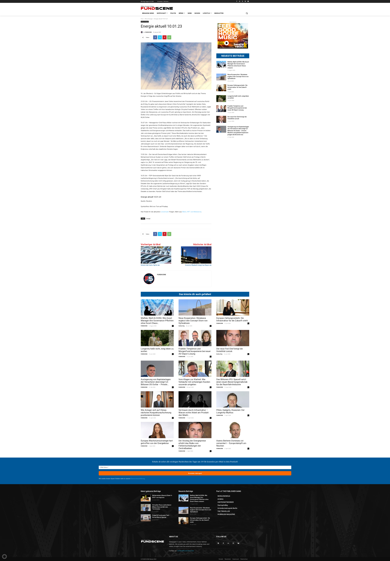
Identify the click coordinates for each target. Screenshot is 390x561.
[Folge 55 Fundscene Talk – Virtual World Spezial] (146, 517)
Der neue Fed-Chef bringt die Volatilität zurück (229, 350)
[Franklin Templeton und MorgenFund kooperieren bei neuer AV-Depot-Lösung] (221, 108)
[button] (246, 13)
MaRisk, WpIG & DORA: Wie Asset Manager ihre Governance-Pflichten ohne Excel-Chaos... (157, 320)
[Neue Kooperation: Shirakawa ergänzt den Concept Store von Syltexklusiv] (221, 77)
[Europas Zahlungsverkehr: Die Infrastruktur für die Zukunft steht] (221, 87)
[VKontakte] (238, 543)
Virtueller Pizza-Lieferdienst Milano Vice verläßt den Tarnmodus (161, 507)
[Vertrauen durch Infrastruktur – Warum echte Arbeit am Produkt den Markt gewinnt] (195, 399)
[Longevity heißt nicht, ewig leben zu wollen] (221, 98)
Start (142, 19)
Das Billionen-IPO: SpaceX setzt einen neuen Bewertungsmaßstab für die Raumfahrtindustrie (231, 382)
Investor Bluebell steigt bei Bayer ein (198, 265)
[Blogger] (218, 543)
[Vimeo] (245, 1)
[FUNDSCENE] (142, 32)
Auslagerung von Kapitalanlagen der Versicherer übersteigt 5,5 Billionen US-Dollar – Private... (156, 382)
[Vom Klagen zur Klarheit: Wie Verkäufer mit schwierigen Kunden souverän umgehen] (195, 369)
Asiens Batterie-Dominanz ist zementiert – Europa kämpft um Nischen (231, 443)
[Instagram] (239, 1)
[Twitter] (242, 1)
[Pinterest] (164, 37)
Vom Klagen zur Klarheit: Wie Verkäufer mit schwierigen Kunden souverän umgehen (194, 382)
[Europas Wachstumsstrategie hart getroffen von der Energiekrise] (157, 430)
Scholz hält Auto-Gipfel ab (150, 265)
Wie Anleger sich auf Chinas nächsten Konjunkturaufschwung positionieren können (156, 412)
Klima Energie (149, 19)
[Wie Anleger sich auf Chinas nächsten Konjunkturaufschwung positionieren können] (157, 399)
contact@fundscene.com (185, 551)
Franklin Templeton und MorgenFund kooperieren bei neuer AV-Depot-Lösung (237, 108)
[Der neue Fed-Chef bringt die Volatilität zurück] (221, 119)
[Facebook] (237, 1)
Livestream (164, 212)
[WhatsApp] (169, 37)
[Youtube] (248, 1)
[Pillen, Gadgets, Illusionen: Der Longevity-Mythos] (232, 399)
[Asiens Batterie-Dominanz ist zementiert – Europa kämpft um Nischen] (232, 430)
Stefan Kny (182, 326)
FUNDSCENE (148, 32)
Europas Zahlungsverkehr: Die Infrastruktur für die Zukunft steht (237, 87)
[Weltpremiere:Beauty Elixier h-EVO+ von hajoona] (146, 498)
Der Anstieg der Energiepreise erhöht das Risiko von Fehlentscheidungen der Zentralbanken (192, 444)
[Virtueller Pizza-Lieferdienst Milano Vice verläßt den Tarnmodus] (146, 507)
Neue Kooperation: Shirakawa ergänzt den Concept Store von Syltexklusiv (238, 76)
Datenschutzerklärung (138, 478)
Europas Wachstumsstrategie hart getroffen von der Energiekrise (157, 441)
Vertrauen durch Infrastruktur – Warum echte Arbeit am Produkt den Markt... (194, 412)
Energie (148, 218)
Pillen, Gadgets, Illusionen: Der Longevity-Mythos (230, 411)
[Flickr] (228, 543)
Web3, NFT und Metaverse (191, 212)
